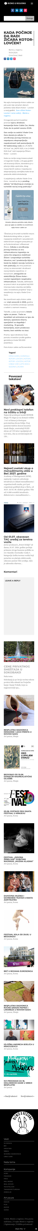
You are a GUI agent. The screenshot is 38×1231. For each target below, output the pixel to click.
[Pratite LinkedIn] (17, 10)
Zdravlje (7, 1192)
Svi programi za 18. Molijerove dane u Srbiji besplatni (18, 1083)
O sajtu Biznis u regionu (23, 1221)
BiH (5, 1146)
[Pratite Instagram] (25, 10)
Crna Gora (13, 55)
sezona (12, 367)
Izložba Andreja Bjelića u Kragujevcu (19, 1045)
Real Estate (9, 1184)
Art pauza (8, 736)
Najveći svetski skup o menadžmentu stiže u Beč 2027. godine (18, 471)
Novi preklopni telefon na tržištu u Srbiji (18, 411)
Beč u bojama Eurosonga (18, 971)
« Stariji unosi (9, 1096)
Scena (15, 816)
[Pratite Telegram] (21, 10)
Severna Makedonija (12, 1154)
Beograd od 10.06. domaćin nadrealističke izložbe (18, 776)
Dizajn (15, 736)
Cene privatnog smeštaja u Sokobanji (17, 669)
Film (5, 1204)
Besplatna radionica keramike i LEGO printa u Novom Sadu (18, 732)
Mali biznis (8, 1181)
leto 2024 (24, 364)
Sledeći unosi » (28, 1096)
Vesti (20, 55)
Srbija (6, 1151)
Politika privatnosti (24, 1224)
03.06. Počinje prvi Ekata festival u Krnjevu (17, 812)
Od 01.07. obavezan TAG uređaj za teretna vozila (18, 539)
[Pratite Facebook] (12, 10)
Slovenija (8, 1143)
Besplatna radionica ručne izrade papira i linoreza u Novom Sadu (17, 1008)
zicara (20, 367)
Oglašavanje (10, 1224)
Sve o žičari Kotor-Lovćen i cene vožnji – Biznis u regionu (17, 113)
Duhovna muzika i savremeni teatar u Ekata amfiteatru (18, 898)
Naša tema (8, 676)
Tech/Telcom (9, 1187)
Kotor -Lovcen (16, 361)
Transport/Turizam (12, 1189)
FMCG (6, 1179)
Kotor (27, 359)
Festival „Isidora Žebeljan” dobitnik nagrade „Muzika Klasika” (18, 859)
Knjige (6, 1207)
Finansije (7, 1176)
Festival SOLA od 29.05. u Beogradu (17, 935)
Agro (6, 1173)
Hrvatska (8, 1148)
